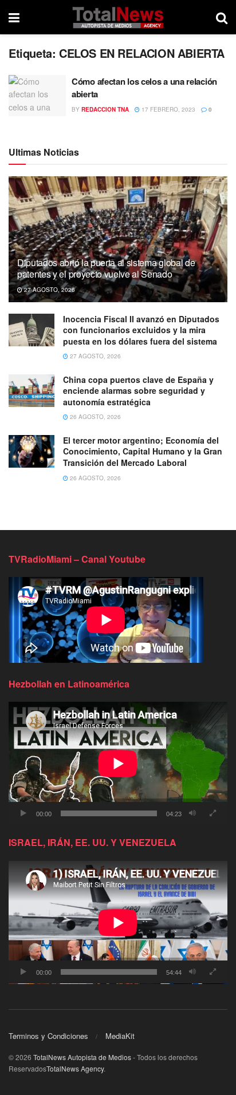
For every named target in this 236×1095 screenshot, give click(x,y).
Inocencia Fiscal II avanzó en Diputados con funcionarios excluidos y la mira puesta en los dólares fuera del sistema (141, 330)
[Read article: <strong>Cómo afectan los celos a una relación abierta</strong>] (37, 95)
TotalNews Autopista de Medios (82, 1057)
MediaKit (120, 1035)
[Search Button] (221, 17)
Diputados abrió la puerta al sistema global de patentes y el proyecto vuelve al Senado (106, 268)
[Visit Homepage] (117, 17)
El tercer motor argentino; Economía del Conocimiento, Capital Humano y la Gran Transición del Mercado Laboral (142, 451)
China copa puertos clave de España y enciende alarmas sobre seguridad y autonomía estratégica (138, 391)
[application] (118, 763)
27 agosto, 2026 (48, 290)
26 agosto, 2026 (94, 417)
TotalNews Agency (75, 1068)
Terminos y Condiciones (48, 1035)
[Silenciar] (192, 813)
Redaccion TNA (105, 109)
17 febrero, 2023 (167, 109)
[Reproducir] (23, 813)
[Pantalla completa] (212, 813)
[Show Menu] (14, 17)
